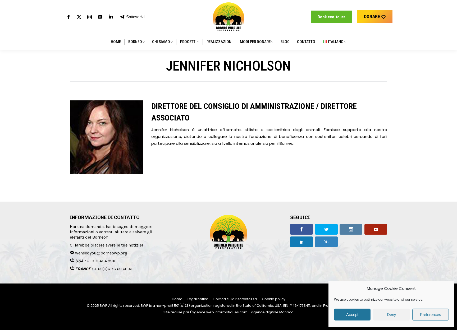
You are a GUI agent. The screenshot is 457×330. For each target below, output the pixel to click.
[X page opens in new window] (79, 17)
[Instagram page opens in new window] (90, 17)
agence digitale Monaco (272, 312)
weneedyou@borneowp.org (101, 252)
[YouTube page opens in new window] (100, 17)
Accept (352, 314)
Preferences (430, 314)
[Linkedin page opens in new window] (111, 17)
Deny (391, 314)
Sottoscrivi (135, 17)
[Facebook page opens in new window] (68, 17)
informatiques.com (231, 312)
